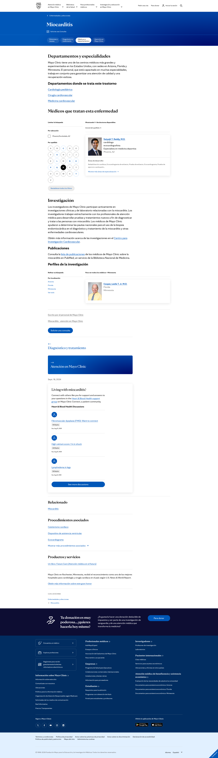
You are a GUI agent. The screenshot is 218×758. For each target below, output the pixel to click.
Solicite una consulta (60, 330)
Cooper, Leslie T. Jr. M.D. (115, 283)
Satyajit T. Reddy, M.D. (114, 139)
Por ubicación (53, 131)
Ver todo (51, 292)
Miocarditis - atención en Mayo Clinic (65, 321)
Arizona (51, 282)
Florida (50, 285)
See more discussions (78, 484)
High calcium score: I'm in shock (67, 444)
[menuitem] (53, 40)
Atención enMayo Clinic (98, 40)
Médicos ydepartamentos (83, 40)
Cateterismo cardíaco (58, 527)
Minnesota (52, 289)
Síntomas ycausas (53, 40)
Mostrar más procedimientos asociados (67, 545)
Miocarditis (60, 24)
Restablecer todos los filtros (61, 188)
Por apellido (52, 142)
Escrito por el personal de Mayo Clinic (65, 314)
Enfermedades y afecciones (60, 16)
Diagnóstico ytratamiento (68, 40)
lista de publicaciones (73, 254)
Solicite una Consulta (58, 31)
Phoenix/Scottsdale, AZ (61, 136)
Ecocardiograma (56, 539)
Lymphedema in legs (61, 467)
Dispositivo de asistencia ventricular (65, 533)
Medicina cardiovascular (61, 100)
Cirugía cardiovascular (60, 95)
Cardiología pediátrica (60, 89)
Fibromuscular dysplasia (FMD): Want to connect (75, 420)
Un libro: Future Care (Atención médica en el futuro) (72, 563)
